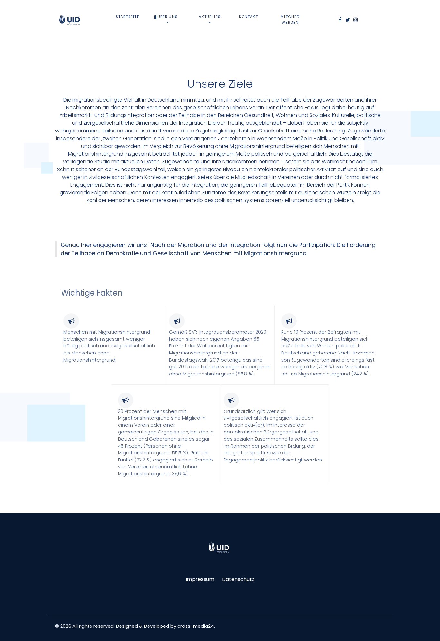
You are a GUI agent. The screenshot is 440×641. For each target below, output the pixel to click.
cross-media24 (195, 626)
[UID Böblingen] (220, 547)
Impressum (200, 579)
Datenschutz (238, 579)
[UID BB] (70, 20)
